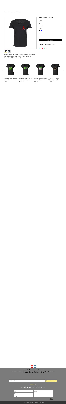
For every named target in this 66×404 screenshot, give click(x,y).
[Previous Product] (2, 70)
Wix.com (42, 402)
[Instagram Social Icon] (35, 366)
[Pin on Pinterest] (42, 48)
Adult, (40, 23)
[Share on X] (47, 48)
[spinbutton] (42, 35)
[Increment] (44, 35)
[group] (33, 73)
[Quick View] (11, 70)
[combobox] (50, 26)
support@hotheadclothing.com (34, 386)
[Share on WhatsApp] (44, 48)
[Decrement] (40, 35)
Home (5, 12)
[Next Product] (64, 70)
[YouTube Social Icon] (32, 366)
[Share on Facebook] (39, 48)
